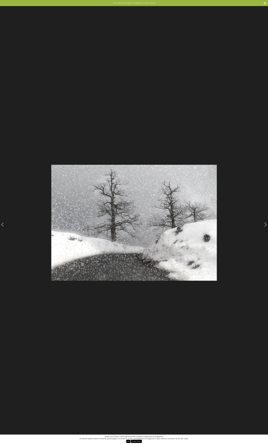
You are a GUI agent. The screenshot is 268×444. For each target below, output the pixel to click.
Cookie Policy (136, 441)
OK (128, 441)
